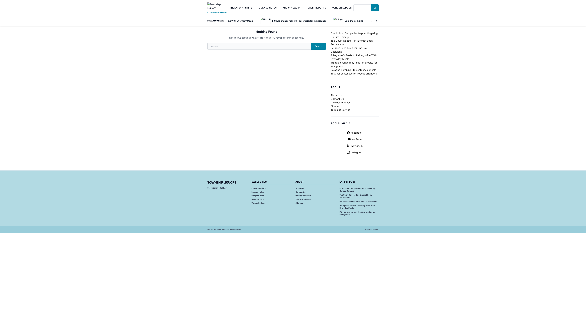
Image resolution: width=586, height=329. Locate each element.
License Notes (268, 7)
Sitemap (335, 106)
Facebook (356, 132)
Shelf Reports (317, 7)
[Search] (375, 7)
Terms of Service (340, 109)
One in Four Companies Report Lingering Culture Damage (357, 189)
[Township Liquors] (218, 6)
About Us (336, 95)
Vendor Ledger (342, 7)
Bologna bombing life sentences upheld (353, 69)
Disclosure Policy (341, 102)
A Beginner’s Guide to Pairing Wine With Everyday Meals (357, 206)
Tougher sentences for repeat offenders (354, 73)
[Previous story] (371, 21)
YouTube (357, 139)
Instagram (356, 152)
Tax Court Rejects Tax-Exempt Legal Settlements (356, 196)
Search (318, 46)
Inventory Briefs (241, 7)
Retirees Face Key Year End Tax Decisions (358, 201)
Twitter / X (357, 145)
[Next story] (376, 21)
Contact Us (337, 98)
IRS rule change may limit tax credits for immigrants (357, 213)
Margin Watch (292, 7)
